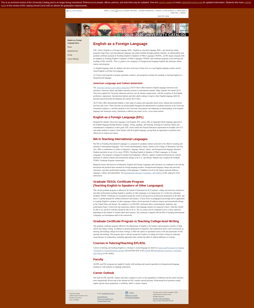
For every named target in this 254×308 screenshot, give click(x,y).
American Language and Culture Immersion (113, 87)
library (183, 13)
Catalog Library (149, 21)
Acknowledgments (102, 297)
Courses (137, 21)
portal (106, 10)
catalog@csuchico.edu (192, 2)
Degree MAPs (162, 21)
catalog (158, 10)
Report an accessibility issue (105, 299)
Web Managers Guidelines (132, 297)
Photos (69, 47)
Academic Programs (123, 21)
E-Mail (113, 10)
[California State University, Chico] (73, 10)
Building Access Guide (131, 295)
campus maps (181, 10)
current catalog (166, 2)
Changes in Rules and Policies (161, 298)
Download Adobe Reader (104, 301)
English (147, 250)
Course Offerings (73, 59)
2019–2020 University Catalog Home (101, 21)
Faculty (69, 55)
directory (174, 13)
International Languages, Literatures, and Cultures (143, 173)
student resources (146, 10)
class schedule (168, 10)
